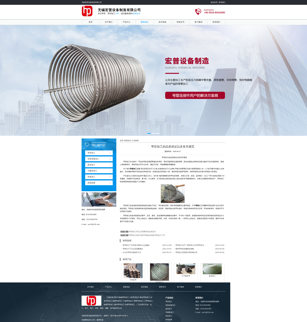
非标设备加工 (93, 159)
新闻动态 (144, 22)
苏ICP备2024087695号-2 (119, 316)
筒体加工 (91, 177)
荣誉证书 (180, 22)
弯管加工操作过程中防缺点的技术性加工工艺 (147, 235)
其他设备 (91, 183)
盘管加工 (91, 165)
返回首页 (214, 2)
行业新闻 (135, 140)
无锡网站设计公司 (88, 320)
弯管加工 (91, 153)
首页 (90, 22)
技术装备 (162, 22)
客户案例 (198, 22)
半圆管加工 (92, 171)
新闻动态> (128, 140)
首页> (122, 140)
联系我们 (222, 2)
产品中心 (126, 22)
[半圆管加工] (159, 272)
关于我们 (108, 22)
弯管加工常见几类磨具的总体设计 (142, 232)
